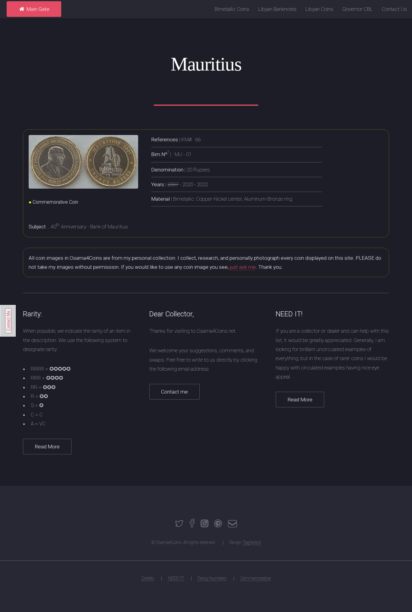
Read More (47, 447)
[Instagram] (204, 525)
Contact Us (394, 9)
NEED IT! (176, 578)
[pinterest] (218, 525)
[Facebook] (192, 525)
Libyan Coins (319, 9)
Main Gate (37, 9)
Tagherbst (252, 542)
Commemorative (255, 578)
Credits (147, 578)
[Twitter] (179, 525)
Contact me (174, 392)
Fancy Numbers (212, 578)
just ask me (243, 267)
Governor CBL (357, 9)
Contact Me (8, 321)
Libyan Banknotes (277, 9)
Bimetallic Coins (232, 9)
